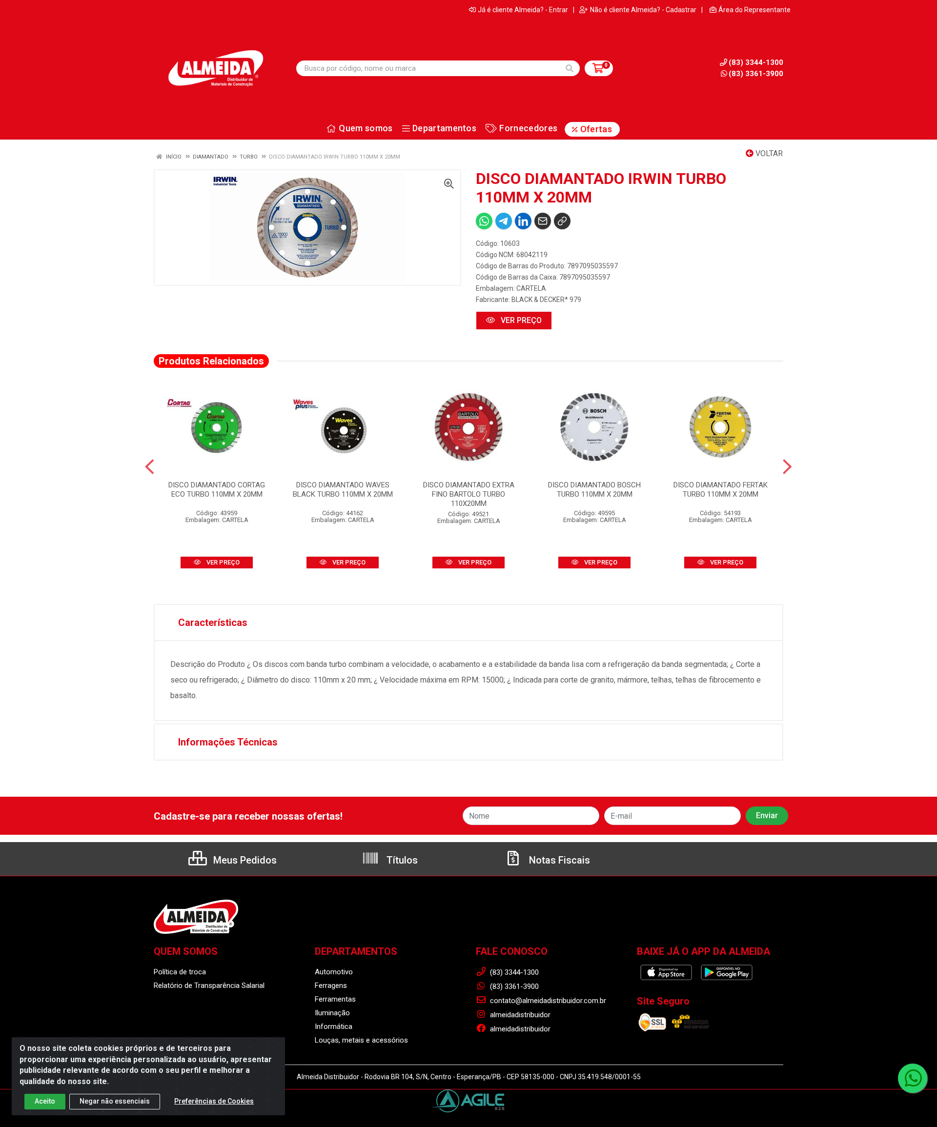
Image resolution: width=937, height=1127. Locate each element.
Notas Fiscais (558, 860)
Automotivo (334, 971)
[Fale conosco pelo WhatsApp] (912, 1078)
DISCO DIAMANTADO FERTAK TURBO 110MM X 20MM (720, 490)
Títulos (401, 860)
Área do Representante (754, 9)
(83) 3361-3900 (756, 73)
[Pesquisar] (569, 68)
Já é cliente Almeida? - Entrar (523, 9)
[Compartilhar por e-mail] (542, 221)
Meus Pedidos (244, 860)
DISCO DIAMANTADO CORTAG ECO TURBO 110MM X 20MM (216, 490)
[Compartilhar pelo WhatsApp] (484, 221)
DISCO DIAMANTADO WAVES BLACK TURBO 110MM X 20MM (343, 490)
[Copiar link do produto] (562, 221)
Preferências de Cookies (214, 1101)
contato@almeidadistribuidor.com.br (547, 1000)
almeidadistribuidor (519, 1014)
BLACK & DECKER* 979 (546, 299)
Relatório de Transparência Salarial (209, 985)
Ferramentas (335, 999)
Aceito (45, 1101)
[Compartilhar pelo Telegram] (503, 221)
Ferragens (331, 985)
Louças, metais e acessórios (361, 1040)
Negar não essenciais (115, 1101)
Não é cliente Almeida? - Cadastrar (643, 9)
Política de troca (180, 971)
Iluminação (332, 1012)
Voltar (768, 153)
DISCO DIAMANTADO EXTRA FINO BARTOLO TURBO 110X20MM (468, 494)
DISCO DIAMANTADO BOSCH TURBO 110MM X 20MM (594, 490)
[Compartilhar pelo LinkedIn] (523, 221)
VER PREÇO (520, 320)
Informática (333, 1026)
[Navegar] (149, 467)
